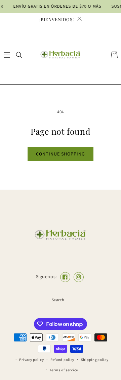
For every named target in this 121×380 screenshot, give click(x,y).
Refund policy (62, 359)
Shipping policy (95, 359)
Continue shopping (60, 154)
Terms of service (64, 370)
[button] (7, 55)
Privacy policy (31, 359)
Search (58, 300)
